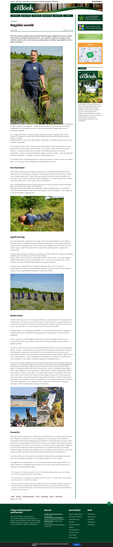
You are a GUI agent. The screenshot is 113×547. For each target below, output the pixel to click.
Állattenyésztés (73, 538)
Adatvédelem (91, 514)
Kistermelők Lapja (74, 519)
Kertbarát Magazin (74, 524)
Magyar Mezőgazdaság (75, 514)
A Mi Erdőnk (55, 2)
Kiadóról (12, 2)
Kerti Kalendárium (74, 530)
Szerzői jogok (91, 517)
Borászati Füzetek (74, 532)
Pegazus (71, 527)
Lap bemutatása (26, 15)
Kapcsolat (57, 15)
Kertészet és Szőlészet (75, 517)
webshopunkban (48, 521)
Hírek (68, 15)
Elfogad (77, 544)
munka (52, 496)
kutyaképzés (44, 496)
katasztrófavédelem (28, 496)
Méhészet (71, 522)
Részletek (34, 545)
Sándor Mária (14, 30)
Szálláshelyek (47, 15)
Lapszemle (15, 15)
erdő (12, 496)
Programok (36, 15)
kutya (37, 496)
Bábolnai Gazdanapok (45, 2)
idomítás (18, 496)
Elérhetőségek (34, 2)
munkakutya (59, 496)
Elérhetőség (91, 524)
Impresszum (91, 519)
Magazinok (19, 2)
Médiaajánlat (26, 2)
